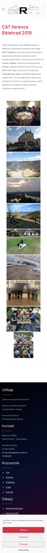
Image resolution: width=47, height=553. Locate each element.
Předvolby (23, 544)
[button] (3, 9)
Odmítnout (23, 537)
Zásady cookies (23, 550)
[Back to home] (23, 9)
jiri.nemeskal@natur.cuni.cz (14, 452)
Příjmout (23, 530)
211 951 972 (7, 456)
